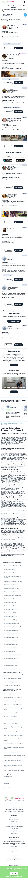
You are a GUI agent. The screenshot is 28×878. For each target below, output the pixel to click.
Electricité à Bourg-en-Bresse (10, 716)
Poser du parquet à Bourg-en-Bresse (12, 701)
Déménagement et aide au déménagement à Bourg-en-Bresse (14, 756)
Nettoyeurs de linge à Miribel (10, 573)
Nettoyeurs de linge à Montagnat (11, 623)
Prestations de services (7, 423)
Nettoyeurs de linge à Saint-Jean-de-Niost (13, 669)
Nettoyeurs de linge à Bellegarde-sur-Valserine (12, 577)
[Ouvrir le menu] (24, 2)
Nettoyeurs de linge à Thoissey (11, 637)
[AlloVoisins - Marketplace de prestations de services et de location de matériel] (8, 3)
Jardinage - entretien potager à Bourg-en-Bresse (13, 739)
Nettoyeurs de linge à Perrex (10, 651)
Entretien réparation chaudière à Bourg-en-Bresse (13, 708)
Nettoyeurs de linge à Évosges (11, 620)
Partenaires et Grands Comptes (14, 831)
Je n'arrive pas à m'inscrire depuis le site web (14, 809)
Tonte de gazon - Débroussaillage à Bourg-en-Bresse (14, 748)
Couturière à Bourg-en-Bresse (10, 682)
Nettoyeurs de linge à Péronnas (11, 609)
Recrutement (14, 833)
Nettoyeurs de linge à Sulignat (11, 613)
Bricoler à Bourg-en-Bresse (10, 694)
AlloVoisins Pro (14, 821)
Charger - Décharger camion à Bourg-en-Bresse (13, 761)
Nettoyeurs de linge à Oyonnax (11, 591)
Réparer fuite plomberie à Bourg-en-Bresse (14, 735)
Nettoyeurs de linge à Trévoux (11, 584)
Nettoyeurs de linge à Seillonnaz (11, 630)
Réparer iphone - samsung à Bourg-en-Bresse (14, 770)
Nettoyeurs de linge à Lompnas (11, 634)
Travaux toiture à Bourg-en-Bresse (11, 713)
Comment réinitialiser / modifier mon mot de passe (14, 811)
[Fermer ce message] (25, 868)
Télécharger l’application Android (14, 859)
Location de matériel (14, 849)
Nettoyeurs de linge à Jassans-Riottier (12, 595)
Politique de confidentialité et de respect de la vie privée (14, 841)
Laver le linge (7, 787)
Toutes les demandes (14, 823)
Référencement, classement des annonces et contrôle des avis (14, 844)
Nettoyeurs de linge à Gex (10, 569)
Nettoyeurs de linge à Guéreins (11, 662)
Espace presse (14, 830)
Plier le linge (6, 783)
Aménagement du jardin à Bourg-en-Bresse (14, 743)
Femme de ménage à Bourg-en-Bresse (12, 678)
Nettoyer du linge (8, 776)
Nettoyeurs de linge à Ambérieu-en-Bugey (13, 565)
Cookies (14, 848)
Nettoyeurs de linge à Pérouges (11, 658)
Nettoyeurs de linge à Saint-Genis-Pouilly (13, 581)
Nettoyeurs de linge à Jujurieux (11, 641)
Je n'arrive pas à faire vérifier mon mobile (14, 806)
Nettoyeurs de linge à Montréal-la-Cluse (13, 627)
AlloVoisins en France (14, 828)
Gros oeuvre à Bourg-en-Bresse (11, 720)
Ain (22, 423)
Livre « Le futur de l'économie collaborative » (14, 826)
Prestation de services (14, 851)
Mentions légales (14, 846)
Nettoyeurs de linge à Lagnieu (11, 605)
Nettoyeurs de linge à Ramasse (11, 644)
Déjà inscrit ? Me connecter (14, 876)
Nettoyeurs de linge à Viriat (10, 602)
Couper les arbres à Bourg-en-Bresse (12, 752)
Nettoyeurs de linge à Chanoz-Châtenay (13, 655)
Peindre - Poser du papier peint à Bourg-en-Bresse (14, 727)
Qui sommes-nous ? (14, 817)
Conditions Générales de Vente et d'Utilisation (14, 839)
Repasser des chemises (9, 780)
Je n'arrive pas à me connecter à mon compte (14, 807)
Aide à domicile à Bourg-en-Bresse (12, 685)
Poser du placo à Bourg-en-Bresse (11, 732)
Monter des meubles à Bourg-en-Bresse (13, 697)
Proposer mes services (14, 824)
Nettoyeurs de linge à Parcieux (11, 648)
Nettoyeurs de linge (16, 423)
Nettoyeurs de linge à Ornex (10, 616)
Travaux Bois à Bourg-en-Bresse (11, 723)
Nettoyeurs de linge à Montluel (11, 598)
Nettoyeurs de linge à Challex (10, 665)
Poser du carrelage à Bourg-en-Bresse (12, 704)
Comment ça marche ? (14, 819)
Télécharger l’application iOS (14, 858)
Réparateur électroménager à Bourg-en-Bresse (13, 766)
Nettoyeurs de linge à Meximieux (11, 588)
